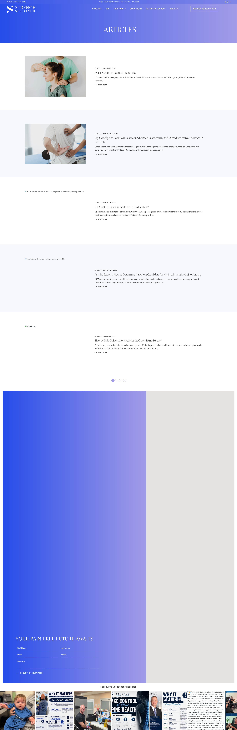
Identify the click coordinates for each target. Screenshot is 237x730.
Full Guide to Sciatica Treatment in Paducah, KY (122, 207)
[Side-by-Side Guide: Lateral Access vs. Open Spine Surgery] (55, 344)
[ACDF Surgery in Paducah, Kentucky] (55, 76)
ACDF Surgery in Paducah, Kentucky (115, 72)
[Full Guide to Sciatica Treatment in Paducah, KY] (55, 211)
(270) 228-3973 (20, 2)
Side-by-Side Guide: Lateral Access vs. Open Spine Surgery (128, 340)
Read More (102, 85)
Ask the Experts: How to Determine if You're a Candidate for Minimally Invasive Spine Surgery (148, 274)
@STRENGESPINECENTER (124, 687)
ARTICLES (98, 68)
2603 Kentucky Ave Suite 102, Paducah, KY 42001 (119, 2)
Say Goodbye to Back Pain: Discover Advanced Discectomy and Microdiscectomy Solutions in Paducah (149, 140)
